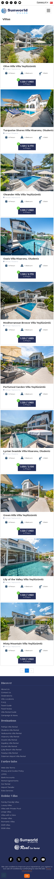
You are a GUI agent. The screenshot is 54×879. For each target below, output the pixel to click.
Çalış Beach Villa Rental (11, 749)
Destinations (6, 696)
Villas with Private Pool (11, 808)
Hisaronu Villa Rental (10, 736)
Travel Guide (6, 705)
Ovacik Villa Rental (9, 740)
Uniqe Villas (6, 812)
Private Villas (6, 818)
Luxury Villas (6, 805)
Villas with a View (8, 815)
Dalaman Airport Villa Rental (13, 756)
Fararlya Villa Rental (9, 753)
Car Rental (5, 784)
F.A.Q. (3, 702)
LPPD (4, 774)
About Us (5, 689)
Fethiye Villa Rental (9, 727)
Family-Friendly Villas (10, 802)
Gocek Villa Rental (9, 746)
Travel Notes (6, 709)
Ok (27, 876)
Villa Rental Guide (8, 712)
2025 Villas (5, 825)
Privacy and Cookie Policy (12, 771)
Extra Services (7, 790)
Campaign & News (9, 715)
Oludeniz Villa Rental (10, 730)
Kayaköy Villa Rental (9, 743)
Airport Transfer (7, 787)
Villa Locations (7, 699)
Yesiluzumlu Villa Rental (11, 733)
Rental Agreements (9, 781)
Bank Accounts (7, 777)
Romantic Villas (8, 821)
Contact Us (6, 692)
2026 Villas (5, 828)
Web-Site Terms (8, 768)
